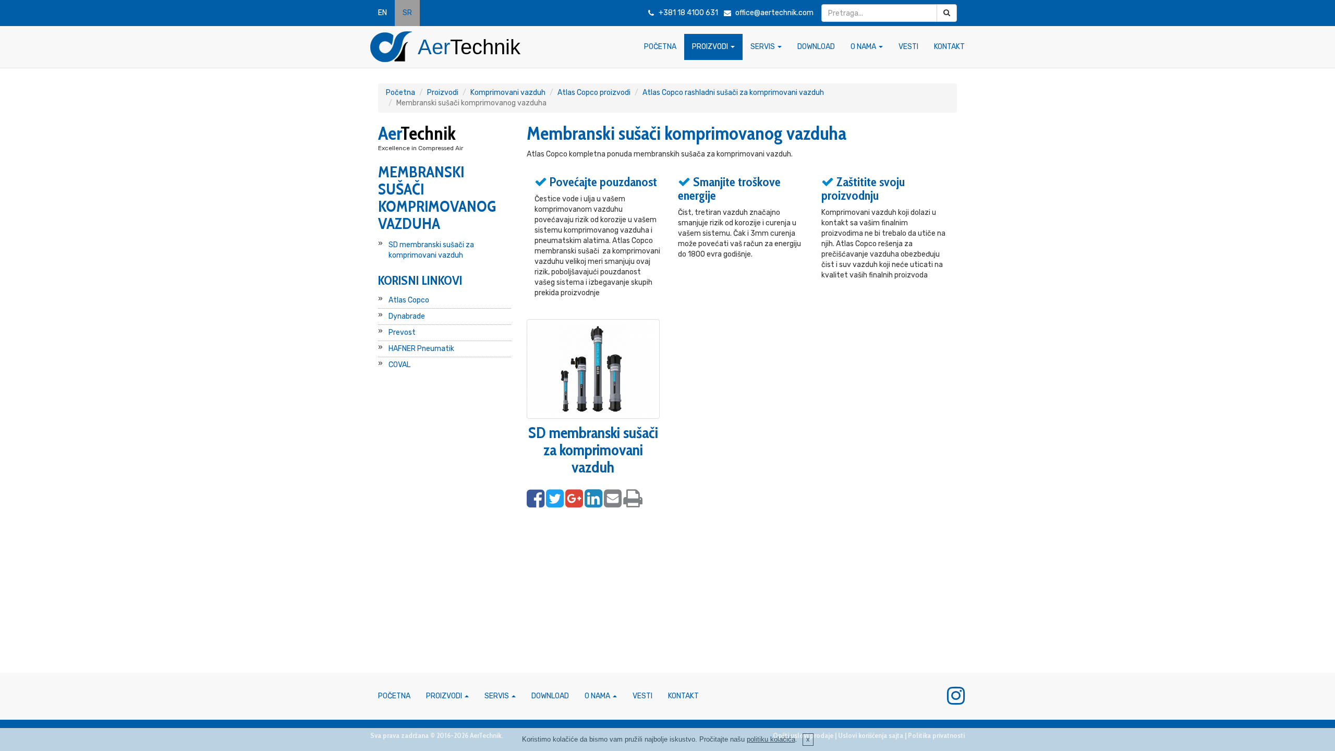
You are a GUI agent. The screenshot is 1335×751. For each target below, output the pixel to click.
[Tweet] (555, 499)
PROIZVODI (711, 46)
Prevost (402, 332)
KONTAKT (949, 46)
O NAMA (864, 46)
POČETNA (660, 46)
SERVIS (763, 46)
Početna (400, 92)
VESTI (908, 46)
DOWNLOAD (816, 46)
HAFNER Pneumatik (421, 348)
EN (382, 12)
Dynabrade (407, 316)
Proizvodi (442, 92)
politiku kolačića (771, 739)
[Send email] (613, 499)
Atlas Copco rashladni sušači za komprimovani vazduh (733, 92)
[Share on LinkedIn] (593, 499)
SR (407, 12)
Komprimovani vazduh (507, 92)
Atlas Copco (409, 300)
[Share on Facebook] (535, 499)
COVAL (399, 364)
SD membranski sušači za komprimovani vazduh (431, 250)
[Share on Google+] (574, 499)
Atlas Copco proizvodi (593, 92)
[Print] (632, 499)
